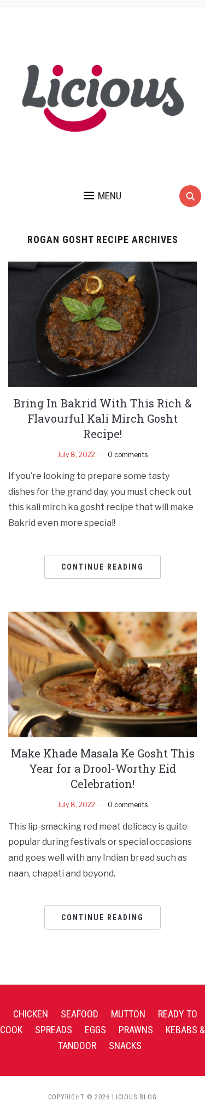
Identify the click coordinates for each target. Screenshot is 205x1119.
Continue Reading (102, 567)
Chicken (30, 1014)
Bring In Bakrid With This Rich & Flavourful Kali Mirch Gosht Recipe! (103, 418)
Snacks (125, 1045)
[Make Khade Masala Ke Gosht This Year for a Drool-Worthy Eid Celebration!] (102, 674)
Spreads (53, 1029)
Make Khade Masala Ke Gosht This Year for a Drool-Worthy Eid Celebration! (103, 768)
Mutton (128, 1014)
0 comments (128, 455)
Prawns (136, 1029)
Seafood (79, 1014)
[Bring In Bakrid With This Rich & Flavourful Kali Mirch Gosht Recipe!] (102, 323)
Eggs (95, 1029)
